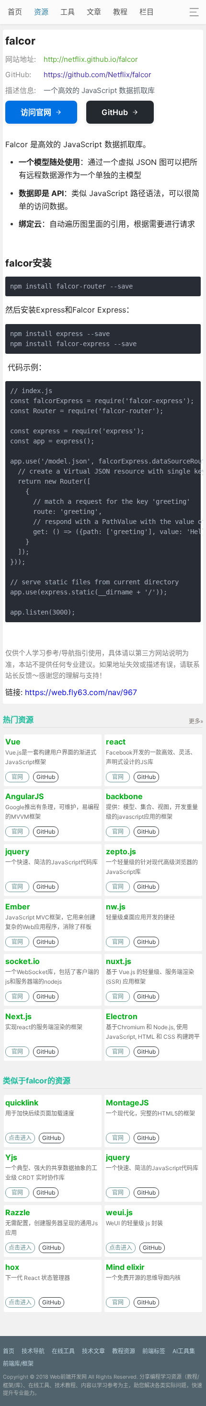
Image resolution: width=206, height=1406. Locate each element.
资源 (41, 11)
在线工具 (63, 1351)
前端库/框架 (18, 1363)
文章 (94, 11)
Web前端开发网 (68, 1376)
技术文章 (93, 1351)
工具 (67, 11)
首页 (15, 11)
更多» (196, 721)
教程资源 (123, 1351)
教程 (120, 11)
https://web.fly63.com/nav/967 (81, 692)
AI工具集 (183, 1351)
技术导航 (33, 1351)
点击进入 (20, 1137)
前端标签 (153, 1351)
